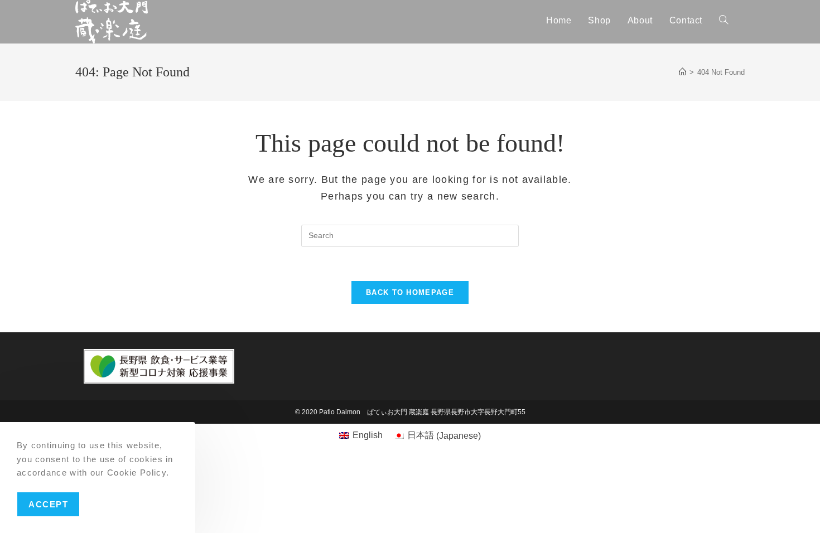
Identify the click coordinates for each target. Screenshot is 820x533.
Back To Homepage (410, 292)
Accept (48, 503)
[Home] (682, 72)
